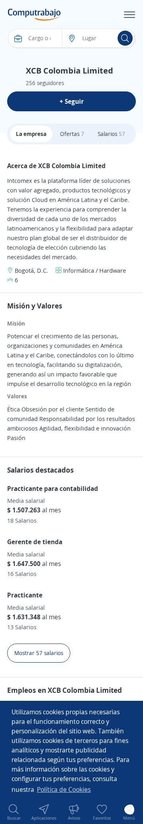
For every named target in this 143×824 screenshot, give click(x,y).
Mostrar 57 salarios (38, 653)
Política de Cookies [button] (64, 789)
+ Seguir (72, 101)
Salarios (111, 134)
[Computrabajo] (34, 15)
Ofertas (72, 134)
